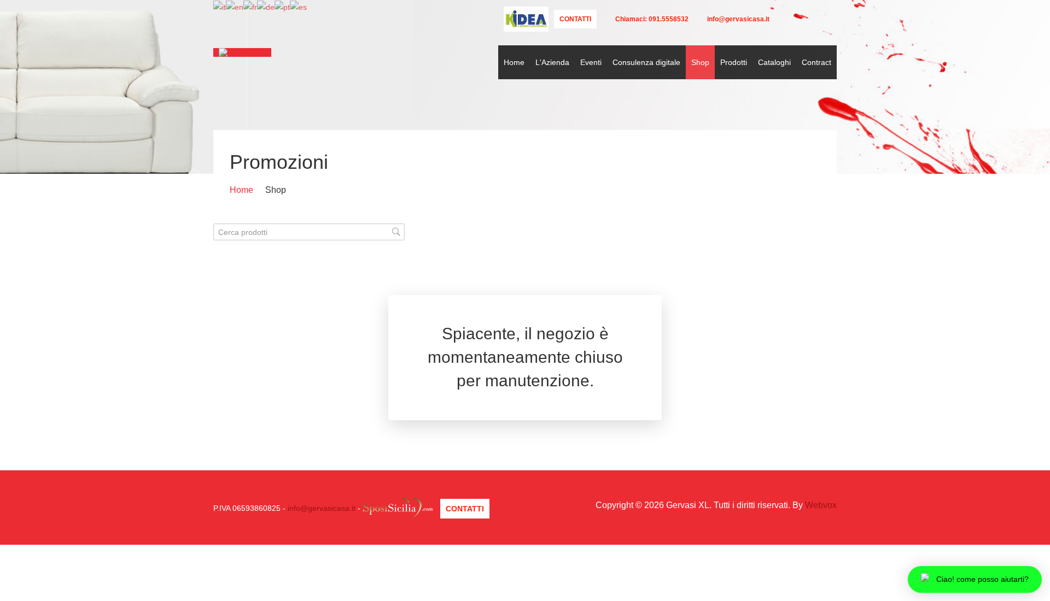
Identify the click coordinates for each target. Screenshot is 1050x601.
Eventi (591, 62)
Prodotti (733, 62)
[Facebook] (799, 19)
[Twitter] (783, 19)
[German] (266, 6)
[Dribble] (829, 19)
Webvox (821, 505)
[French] (250, 6)
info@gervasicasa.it (321, 508)
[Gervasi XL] (242, 52)
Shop (700, 62)
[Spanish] (298, 6)
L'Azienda (552, 62)
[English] (234, 6)
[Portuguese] (282, 6)
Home (514, 62)
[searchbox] (309, 231)
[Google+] (814, 19)
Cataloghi (774, 62)
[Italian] (219, 6)
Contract (816, 62)
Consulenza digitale (646, 62)
